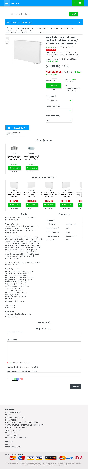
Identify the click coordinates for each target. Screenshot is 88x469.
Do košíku (16, 168)
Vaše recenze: (12, 340)
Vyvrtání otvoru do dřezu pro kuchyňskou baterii (24, 425)
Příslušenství (19, 128)
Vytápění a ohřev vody (21, 28)
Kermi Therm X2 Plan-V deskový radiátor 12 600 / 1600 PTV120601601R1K (49, 195)
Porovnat (51, 89)
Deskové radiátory (42, 28)
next (79, 194)
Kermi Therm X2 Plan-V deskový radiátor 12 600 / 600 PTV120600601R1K (14, 195)
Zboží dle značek (11, 435)
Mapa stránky (10, 433)
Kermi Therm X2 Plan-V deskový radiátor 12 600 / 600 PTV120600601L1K (66, 195)
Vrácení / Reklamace (13, 430)
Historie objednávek (13, 447)
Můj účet (8, 444)
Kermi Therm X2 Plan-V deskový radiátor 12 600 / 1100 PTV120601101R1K (31, 32)
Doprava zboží (11, 420)
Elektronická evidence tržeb (16, 427)
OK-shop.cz (19, 455)
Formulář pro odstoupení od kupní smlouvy (22, 422)
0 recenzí (58, 47)
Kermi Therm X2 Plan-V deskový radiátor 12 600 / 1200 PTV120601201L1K (31, 195)
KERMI (74, 79)
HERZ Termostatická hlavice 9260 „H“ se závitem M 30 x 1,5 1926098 (14, 158)
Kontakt (8, 415)
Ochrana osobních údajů (15, 417)
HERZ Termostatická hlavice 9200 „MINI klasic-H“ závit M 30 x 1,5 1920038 (31, 158)
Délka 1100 (23, 30)
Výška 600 (10, 30)
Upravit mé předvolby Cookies (17, 438)
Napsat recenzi (68, 47)
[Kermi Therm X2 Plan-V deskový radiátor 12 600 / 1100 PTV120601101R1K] (27, 51)
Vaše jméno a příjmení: (15, 332)
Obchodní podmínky (13, 412)
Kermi (56, 28)
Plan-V (67, 28)
